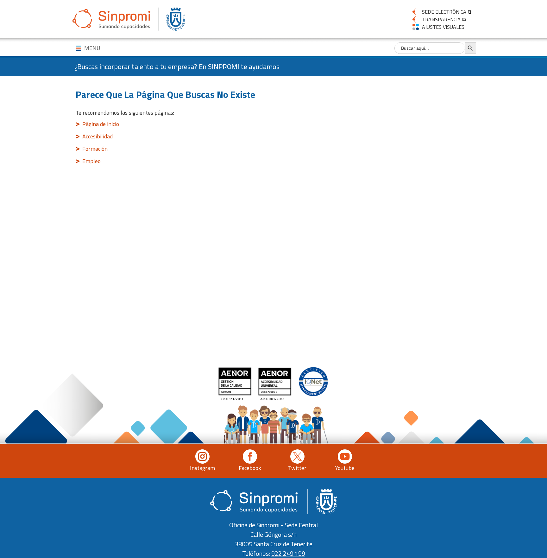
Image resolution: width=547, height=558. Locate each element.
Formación (95, 148)
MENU (92, 48)
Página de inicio (100, 124)
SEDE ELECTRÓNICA (444, 12)
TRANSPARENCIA (441, 19)
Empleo (91, 161)
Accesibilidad (97, 136)
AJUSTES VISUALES (443, 27)
